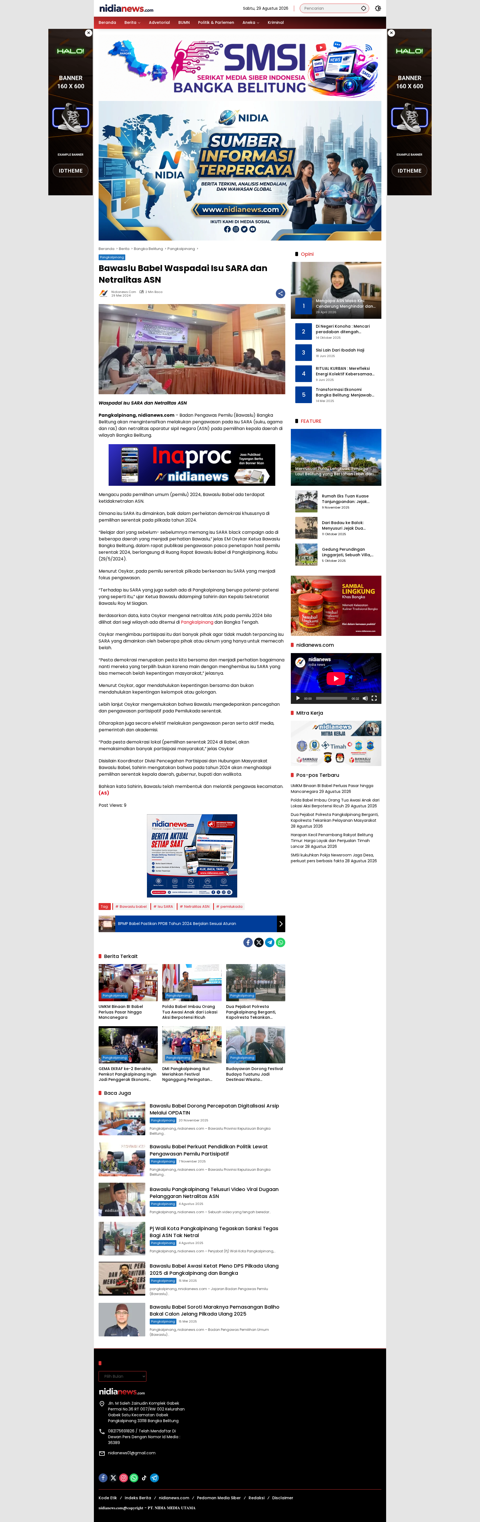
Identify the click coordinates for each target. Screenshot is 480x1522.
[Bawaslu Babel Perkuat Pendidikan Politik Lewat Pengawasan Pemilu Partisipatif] (122, 1159)
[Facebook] (248, 942)
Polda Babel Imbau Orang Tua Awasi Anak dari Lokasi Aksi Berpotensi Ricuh (189, 1012)
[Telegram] (269, 942)
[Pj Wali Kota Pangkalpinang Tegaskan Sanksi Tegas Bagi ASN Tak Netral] (122, 1238)
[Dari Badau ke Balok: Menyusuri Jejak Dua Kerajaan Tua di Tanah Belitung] (306, 528)
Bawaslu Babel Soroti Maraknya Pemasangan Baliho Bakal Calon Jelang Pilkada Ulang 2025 (214, 1310)
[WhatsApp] (280, 942)
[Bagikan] (280, 293)
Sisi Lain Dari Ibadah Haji (340, 350)
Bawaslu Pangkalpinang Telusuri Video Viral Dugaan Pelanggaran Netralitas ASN (214, 1193)
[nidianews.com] (126, 8)
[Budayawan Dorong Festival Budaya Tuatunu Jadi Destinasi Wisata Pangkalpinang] (255, 1044)
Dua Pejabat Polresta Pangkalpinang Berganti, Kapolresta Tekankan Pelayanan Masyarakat (251, 1012)
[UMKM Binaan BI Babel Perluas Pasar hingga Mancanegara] (128, 982)
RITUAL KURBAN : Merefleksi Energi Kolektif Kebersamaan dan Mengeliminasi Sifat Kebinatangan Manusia (345, 371)
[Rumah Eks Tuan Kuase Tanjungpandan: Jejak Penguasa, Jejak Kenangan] (306, 501)
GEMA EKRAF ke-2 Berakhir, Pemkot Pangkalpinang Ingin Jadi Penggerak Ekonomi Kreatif (127, 1074)
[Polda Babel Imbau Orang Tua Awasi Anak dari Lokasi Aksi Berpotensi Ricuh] (191, 982)
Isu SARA (165, 906)
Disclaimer (282, 1498)
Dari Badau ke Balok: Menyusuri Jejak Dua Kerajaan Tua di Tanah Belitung (345, 525)
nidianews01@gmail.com (132, 1453)
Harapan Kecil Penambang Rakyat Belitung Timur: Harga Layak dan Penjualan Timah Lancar (332, 840)
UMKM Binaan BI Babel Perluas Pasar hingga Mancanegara (121, 1012)
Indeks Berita (138, 1498)
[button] (363, 8)
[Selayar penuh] (374, 698)
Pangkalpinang (112, 257)
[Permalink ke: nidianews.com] (105, 294)
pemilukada (231, 906)
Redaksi (256, 1498)
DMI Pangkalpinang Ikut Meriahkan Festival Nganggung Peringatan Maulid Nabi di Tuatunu (186, 1074)
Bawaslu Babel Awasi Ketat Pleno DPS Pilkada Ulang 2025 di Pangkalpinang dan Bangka (214, 1269)
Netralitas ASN (196, 906)
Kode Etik (108, 1498)
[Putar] (298, 698)
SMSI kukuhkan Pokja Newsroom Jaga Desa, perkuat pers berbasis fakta (332, 858)
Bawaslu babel (133, 906)
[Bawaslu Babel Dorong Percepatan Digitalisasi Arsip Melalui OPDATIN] (122, 1118)
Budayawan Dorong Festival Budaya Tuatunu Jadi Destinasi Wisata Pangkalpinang (254, 1074)
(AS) (104, 793)
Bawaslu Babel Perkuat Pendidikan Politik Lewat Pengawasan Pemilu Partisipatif (209, 1150)
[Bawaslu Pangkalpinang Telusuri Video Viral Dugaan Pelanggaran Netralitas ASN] (122, 1199)
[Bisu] (365, 698)
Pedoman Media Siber (219, 1498)
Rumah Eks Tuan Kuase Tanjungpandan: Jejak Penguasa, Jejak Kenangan (349, 499)
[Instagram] (123, 1477)
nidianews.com (123, 292)
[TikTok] (144, 1477)
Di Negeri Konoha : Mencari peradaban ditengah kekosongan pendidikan (343, 329)
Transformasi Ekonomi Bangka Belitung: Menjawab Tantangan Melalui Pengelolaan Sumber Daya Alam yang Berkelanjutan (344, 392)
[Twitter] (259, 942)
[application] (336, 678)
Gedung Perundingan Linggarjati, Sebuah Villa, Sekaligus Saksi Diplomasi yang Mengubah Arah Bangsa (348, 552)
